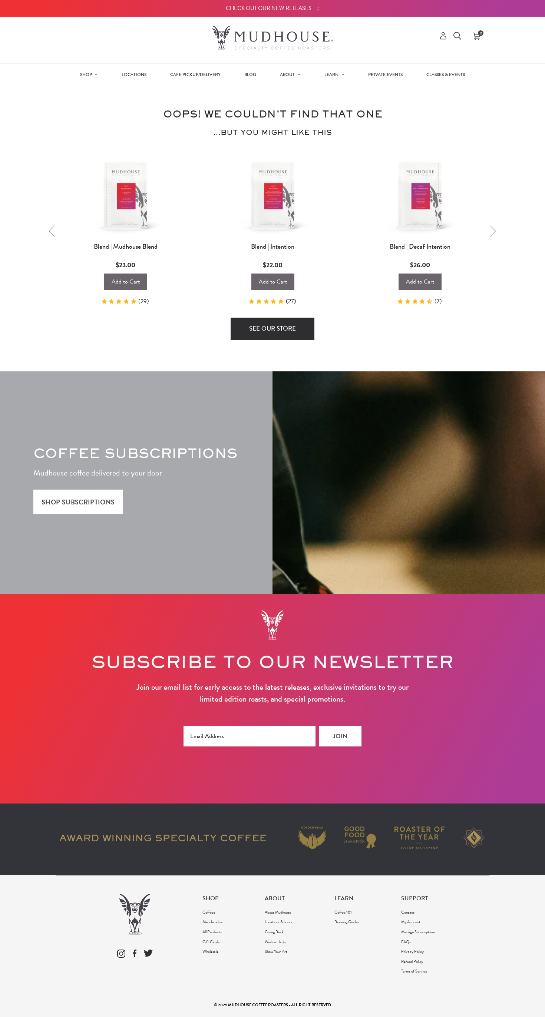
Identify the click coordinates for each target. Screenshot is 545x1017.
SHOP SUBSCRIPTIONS (78, 502)
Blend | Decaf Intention (420, 246)
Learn (332, 74)
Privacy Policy (412, 951)
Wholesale (210, 951)
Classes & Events (445, 74)
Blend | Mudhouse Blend (126, 246)
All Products (212, 931)
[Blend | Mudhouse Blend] (125, 193)
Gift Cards (210, 941)
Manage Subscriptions (418, 931)
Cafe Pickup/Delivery (195, 74)
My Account (410, 921)
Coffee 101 (343, 912)
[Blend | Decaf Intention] (420, 193)
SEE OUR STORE (272, 328)
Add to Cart (126, 281)
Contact (407, 912)
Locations (134, 74)
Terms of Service (414, 971)
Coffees (208, 912)
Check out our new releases (268, 8)
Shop (86, 74)
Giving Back (274, 931)
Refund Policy (412, 961)
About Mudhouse (278, 912)
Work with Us (275, 941)
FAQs (406, 941)
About (288, 74)
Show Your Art (276, 951)
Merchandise (212, 921)
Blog (250, 74)
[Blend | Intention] (273, 193)
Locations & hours (278, 921)
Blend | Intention (272, 246)
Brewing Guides (346, 921)
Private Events (385, 74)
